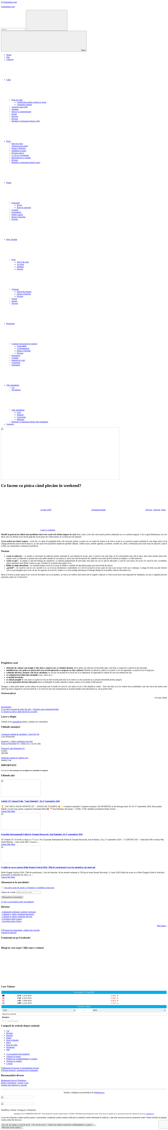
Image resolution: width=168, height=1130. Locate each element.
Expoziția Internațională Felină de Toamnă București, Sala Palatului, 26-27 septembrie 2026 (42, 834)
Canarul (15, 210)
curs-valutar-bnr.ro (13, 1021)
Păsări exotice (17, 214)
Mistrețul (20, 419)
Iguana (14, 301)
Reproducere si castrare (21, 158)
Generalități (21, 346)
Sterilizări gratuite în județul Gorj (14, 758)
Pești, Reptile (11, 239)
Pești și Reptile (12, 1040)
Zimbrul (20, 415)
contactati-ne (150, 1114)
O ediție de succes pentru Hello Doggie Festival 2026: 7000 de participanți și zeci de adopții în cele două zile (48, 867)
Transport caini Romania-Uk (13, 748)
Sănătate (15, 109)
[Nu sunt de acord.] (95, 1125)
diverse (4, 707)
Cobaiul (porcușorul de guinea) (24, 344)
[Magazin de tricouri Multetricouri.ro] (20, 1068)
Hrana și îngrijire (24, 351)
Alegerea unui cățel (20, 107)
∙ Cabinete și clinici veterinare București (17, 914)
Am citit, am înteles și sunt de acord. (16, 1125)
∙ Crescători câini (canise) (11, 919)
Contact (9, 1063)
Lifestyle (10, 59)
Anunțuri (10, 424)
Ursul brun (21, 417)
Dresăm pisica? (18, 153)
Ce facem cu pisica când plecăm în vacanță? (19, 712)
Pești (13, 260)
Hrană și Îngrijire (19, 148)
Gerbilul (15, 358)
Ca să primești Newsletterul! (18, 1054)
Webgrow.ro (99, 1092)
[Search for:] (13, 29)
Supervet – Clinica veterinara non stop (17, 741)
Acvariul (20, 264)
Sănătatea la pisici (19, 151)
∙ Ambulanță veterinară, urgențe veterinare (18, 912)
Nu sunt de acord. (39, 1125)
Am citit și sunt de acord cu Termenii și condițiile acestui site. (29, 888)
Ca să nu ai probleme (20, 155)
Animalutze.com (8, 7)
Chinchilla (16, 362)
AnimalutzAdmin (98, 510)
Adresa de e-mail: (8, 892)
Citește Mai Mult (8, 811)
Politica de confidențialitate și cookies (21, 1059)
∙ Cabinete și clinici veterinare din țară (16, 916)
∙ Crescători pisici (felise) (11, 921)
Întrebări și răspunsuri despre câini (26, 121)
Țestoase (15, 289)
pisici (9, 707)
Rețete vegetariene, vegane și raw (15, 1083)
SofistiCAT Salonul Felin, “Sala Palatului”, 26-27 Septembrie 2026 (30, 801)
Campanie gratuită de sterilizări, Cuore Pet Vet (20, 734)
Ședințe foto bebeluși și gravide (14, 1085)
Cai (13, 387)
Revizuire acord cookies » (12, 1128)
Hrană (14, 114)
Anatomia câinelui (24, 104)
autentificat (16, 722)
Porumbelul (16, 212)
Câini (8, 80)
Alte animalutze (12, 385)
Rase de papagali (24, 207)
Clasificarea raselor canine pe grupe (31, 102)
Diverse (15, 119)
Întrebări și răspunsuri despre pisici (26, 162)
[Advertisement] (80, 619)
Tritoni (14, 299)
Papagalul (16, 203)
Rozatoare (10, 323)
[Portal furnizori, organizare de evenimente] (19, 1070)
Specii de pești (23, 262)
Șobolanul (16, 365)
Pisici (8, 141)
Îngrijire (15, 116)
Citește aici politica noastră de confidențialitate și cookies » (70, 1125)
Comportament (23, 348)
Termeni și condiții (14, 1061)
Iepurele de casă (18, 360)
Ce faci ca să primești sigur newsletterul (17, 902)
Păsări (8, 183)
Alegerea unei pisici (20, 146)
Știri (8, 57)
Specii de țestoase (24, 291)
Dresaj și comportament (21, 112)
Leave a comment (47, 530)
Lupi (19, 412)
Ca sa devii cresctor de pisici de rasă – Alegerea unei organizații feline (30, 709)
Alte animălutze (18, 410)
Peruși (19, 205)
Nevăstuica (16, 390)
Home (8, 55)
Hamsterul (16, 355)
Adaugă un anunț (13, 1056)
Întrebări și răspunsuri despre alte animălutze (30, 422)
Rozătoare (10, 1047)
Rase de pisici (17, 143)
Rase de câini (17, 100)
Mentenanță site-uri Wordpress (13, 1080)
